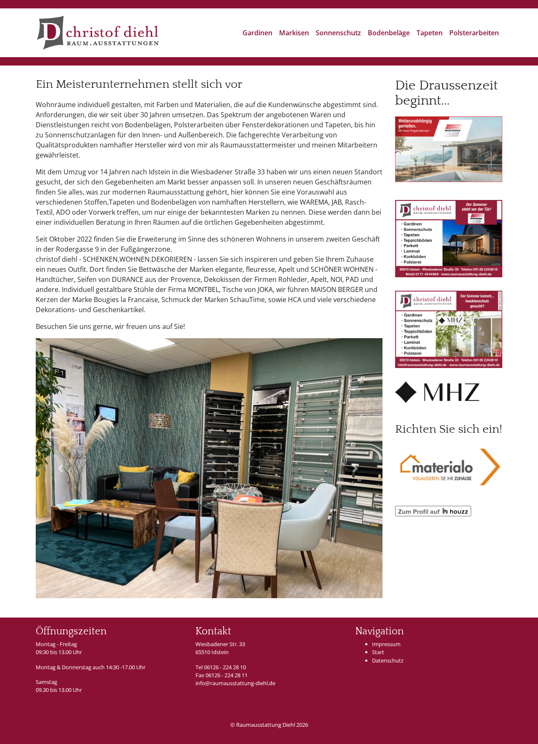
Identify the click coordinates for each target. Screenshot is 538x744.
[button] (62, 468)
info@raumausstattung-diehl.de (235, 683)
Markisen (294, 32)
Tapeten (430, 32)
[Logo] (98, 32)
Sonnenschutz (338, 32)
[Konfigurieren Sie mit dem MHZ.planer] (437, 391)
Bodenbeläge (389, 32)
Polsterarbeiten (474, 32)
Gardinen (257, 32)
